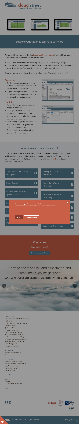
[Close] (67, 202)
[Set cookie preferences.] (4, 420)
